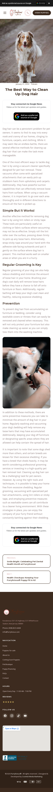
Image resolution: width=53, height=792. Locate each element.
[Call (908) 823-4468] (27, 12)
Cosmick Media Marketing (32, 776)
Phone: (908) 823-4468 (12, 628)
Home (5, 646)
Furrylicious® (16, 774)
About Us (6, 655)
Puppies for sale (9, 650)
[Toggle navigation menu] (5, 13)
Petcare (34, 84)
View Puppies (42, 13)
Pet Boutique (8, 664)
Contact (6, 678)
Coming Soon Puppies (11, 660)
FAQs (5, 673)
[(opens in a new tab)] (26, 758)
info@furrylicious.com (11, 632)
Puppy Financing (9, 669)
